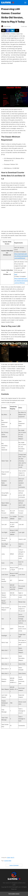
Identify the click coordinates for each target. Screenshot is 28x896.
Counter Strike (7, 860)
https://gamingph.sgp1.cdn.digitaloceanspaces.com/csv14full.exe (21, 281)
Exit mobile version (14, 894)
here (15, 274)
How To (12, 857)
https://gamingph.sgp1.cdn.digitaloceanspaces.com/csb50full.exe (21, 256)
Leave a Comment (14, 865)
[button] (3, 30)
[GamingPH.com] (7, 3)
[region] (14, 75)
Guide (8, 857)
